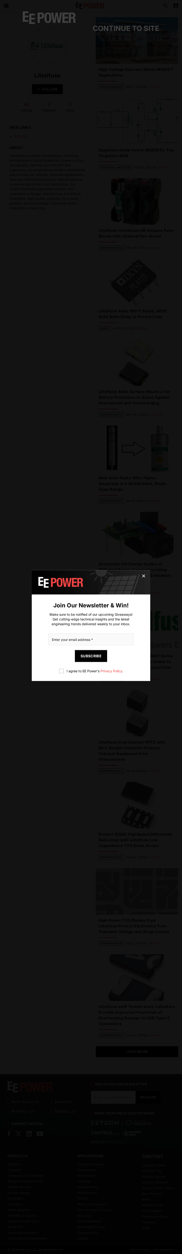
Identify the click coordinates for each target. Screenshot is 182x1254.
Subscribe (91, 656)
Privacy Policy (111, 671)
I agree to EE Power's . (95, 671)
